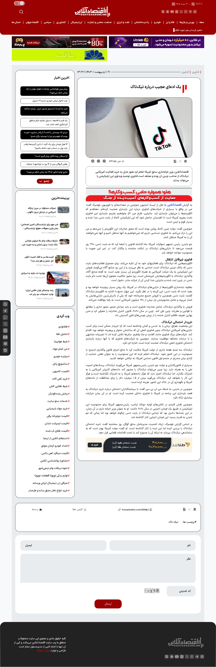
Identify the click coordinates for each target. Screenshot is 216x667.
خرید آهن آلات (60, 379)
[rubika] (167, 12)
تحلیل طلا (62, 334)
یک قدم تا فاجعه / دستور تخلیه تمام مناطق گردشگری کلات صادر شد (48, 122)
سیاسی (47, 22)
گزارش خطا (77, 509)
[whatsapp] (186, 12)
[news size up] (93, 161)
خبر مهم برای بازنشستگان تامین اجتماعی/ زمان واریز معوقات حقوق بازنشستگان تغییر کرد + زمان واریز (39, 227)
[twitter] (181, 12)
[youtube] (172, 12)
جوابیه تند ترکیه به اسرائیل (33, 273)
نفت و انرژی (123, 22)
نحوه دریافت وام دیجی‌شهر (53, 468)
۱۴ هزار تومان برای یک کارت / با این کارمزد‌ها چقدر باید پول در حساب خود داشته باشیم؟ (46, 146)
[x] (5, 324)
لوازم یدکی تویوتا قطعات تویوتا (51, 476)
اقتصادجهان (32, 22)
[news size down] (104, 161)
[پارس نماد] (59, 55)
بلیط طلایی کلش (58, 386)
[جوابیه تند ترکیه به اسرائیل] (58, 278)
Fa (200, 4)
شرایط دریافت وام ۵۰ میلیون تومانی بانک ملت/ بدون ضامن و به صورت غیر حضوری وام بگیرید (40, 243)
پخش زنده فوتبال (58, 394)
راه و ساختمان (141, 22)
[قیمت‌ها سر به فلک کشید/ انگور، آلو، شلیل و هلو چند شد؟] (62, 261)
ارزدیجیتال (76, 22)
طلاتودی (63, 327)
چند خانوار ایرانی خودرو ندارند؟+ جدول (50, 101)
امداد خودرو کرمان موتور (54, 446)
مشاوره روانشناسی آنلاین (54, 461)
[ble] (163, 12)
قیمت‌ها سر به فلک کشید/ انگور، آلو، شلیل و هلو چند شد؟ (38, 259)
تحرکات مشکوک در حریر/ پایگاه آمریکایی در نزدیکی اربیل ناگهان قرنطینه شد (42, 210)
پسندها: (35, 509)
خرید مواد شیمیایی (57, 409)
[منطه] (59, 42)
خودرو (157, 22)
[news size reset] (99, 161)
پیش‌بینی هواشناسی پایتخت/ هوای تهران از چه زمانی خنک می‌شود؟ (47, 91)
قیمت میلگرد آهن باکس (55, 453)
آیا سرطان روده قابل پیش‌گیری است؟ (51, 156)
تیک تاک (173, 522)
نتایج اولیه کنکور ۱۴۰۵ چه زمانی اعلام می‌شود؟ (47, 172)
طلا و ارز (170, 22)
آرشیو (46, 181)
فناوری (195, 72)
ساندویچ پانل (60, 364)
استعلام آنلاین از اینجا (55, 438)
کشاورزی (61, 22)
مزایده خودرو (61, 356)
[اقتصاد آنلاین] (92, 11)
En (197, 4)
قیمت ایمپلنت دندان (56, 424)
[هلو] (139, 194)
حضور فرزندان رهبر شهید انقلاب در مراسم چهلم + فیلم (178, 30)
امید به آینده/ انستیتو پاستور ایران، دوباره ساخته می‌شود (46, 110)
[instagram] (177, 12)
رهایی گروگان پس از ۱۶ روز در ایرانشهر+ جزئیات (47, 164)
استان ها (16, 22)
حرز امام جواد (60, 349)
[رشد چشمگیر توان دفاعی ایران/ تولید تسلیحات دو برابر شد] (62, 294)
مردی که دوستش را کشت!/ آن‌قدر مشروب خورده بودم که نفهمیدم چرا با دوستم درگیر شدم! (46, 134)
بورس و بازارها (187, 22)
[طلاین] (156, 42)
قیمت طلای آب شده (57, 431)
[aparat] (195, 12)
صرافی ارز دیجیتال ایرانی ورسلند (50, 483)
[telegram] (190, 12)
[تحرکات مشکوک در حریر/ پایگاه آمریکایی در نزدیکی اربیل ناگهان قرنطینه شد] (63, 212)
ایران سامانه (43, 651)
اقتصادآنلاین (174, 205)
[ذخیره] (185, 161)
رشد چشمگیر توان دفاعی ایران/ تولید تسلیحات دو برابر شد (39, 292)
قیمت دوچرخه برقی (57, 416)
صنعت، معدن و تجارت (99, 22)
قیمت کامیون (60, 371)
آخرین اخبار (61, 77)
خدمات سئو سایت (57, 401)
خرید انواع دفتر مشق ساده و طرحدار (48, 491)
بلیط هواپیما (61, 342)
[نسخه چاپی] (175, 161)
